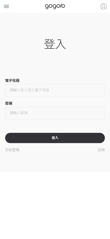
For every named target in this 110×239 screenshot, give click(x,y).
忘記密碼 (12, 149)
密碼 (8, 103)
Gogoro (55, 6)
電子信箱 (12, 80)
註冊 (101, 149)
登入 (103, 6)
